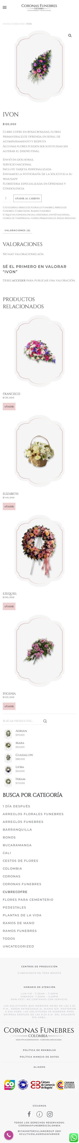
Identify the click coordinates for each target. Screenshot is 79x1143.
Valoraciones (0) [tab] (17, 230)
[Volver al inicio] (39, 7)
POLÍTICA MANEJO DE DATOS (39, 1057)
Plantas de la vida (22, 915)
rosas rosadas (66, 218)
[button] (4, 7)
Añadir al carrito (27, 198)
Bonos (9, 837)
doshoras (42, 214)
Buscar (45, 721)
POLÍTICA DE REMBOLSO (39, 1050)
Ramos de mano (19, 923)
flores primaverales (43, 218)
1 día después (16, 806)
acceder (19, 280)
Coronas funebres (22, 884)
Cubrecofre (18, 23)
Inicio (6, 23)
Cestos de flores (20, 861)
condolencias (25, 214)
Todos (9, 938)
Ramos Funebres (41, 211)
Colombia (12, 868)
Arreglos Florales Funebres (36, 207)
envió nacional (59, 214)
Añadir (9, 406)
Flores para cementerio (28, 899)
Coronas (12, 876)
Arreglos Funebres (23, 822)
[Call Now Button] (8, 1135)
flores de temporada (16, 218)
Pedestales (14, 907)
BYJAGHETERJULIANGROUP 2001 (39, 1131)
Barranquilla (17, 829)
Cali (7, 853)
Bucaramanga (17, 845)
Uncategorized (18, 946)
